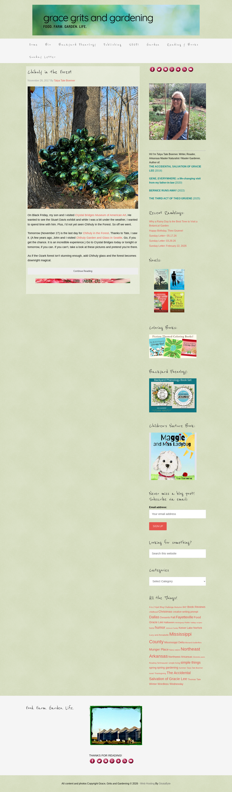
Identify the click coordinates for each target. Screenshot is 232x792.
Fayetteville (184, 617)
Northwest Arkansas (180, 656)
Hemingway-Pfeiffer (182, 623)
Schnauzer (162, 663)
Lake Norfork (194, 627)
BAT (185, 607)
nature (177, 650)
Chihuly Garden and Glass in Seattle (99, 237)
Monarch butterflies (193, 643)
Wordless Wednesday (170, 683)
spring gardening (167, 667)
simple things (191, 662)
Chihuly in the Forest (50, 72)
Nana (171, 650)
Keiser (182, 627)
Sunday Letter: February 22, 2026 (168, 246)
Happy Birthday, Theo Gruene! (166, 230)
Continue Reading (82, 271)
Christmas (165, 611)
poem (203, 657)
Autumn (178, 607)
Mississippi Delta (174, 642)
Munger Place (159, 649)
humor (160, 627)
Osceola (196, 657)
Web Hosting (147, 783)
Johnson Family (172, 628)
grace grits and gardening (116, 20)
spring (152, 667)
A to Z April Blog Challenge (161, 607)
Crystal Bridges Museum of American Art (100, 215)
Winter (153, 683)
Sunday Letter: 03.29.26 (162, 240)
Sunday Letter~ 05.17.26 (163, 235)
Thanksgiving (160, 673)
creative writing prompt (185, 611)
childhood (153, 612)
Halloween (169, 622)
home (151, 628)
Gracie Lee (156, 622)
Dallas (154, 617)
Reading (153, 663)
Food (197, 617)
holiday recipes (196, 623)
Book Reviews (196, 607)
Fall (173, 617)
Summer (182, 668)
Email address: (158, 507)
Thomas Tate (194, 679)
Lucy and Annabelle (159, 635)
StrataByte (165, 783)
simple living (174, 663)
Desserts (165, 617)
